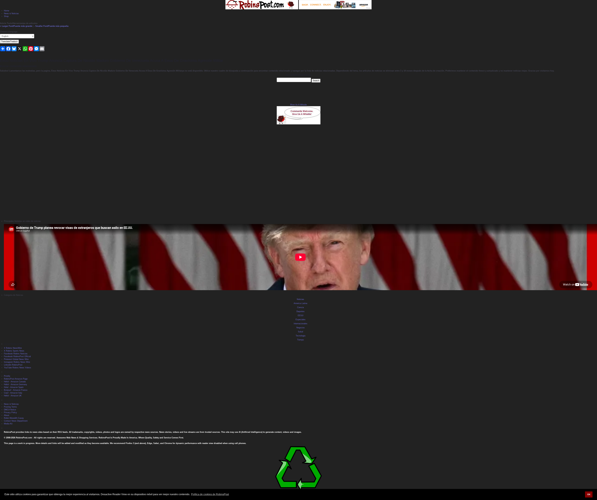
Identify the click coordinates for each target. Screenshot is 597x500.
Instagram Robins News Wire (17, 362)
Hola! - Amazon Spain (13, 387)
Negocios (300, 327)
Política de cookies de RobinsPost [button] (210, 494)
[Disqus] (298, 172)
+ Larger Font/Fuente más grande (16, 26)
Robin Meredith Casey (14, 418)
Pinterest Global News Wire (16, 359)
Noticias (300, 299)
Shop (6, 16)
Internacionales (300, 323)
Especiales (300, 319)
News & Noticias (11, 13)
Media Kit (8, 423)
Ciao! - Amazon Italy (13, 393)
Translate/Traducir (9, 41)
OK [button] (588, 494)
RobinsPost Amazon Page (16, 379)
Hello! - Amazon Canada (15, 381)
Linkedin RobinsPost (13, 365)
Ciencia (300, 307)
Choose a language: (9, 32)
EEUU (300, 315)
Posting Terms (10, 407)
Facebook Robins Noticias (16, 353)
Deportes (300, 311)
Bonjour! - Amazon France (15, 390)
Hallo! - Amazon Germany (15, 384)
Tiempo (300, 340)
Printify (7, 376)
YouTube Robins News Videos (17, 367)
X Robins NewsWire (13, 348)
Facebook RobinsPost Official (17, 356)
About (6, 415)
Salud (300, 331)
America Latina (300, 303)
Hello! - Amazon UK (13, 395)
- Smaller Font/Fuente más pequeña (51, 26)
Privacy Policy (10, 412)
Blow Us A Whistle (298, 105)
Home (6, 10)
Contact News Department (16, 421)
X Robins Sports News (14, 351)
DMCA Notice (10, 409)
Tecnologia (300, 336)
